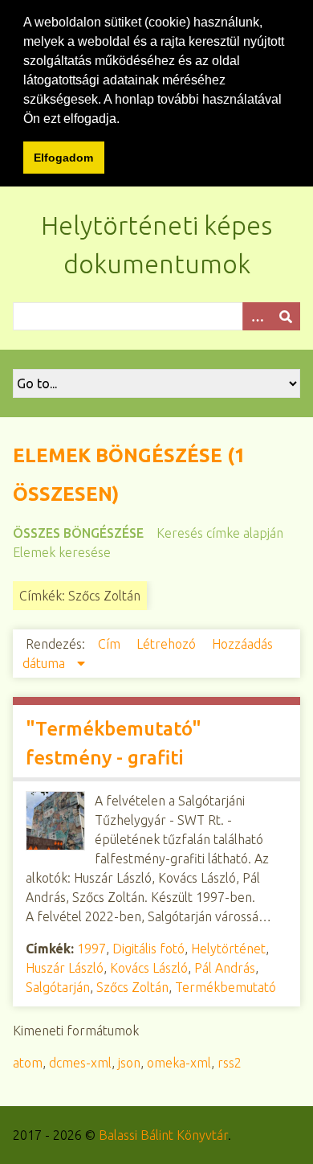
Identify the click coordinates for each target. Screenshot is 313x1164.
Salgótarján (58, 987)
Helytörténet (228, 948)
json (129, 1062)
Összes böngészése (78, 533)
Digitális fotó (148, 948)
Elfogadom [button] (63, 157)
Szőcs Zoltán (132, 987)
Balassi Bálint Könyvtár (163, 1135)
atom (28, 1062)
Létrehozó (167, 644)
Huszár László (65, 968)
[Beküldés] (285, 316)
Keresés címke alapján (219, 533)
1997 (91, 948)
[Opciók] (256, 316)
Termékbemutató (225, 987)
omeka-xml (179, 1062)
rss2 (229, 1062)
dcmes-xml (80, 1062)
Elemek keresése (62, 552)
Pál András (224, 968)
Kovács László (149, 968)
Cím (111, 644)
